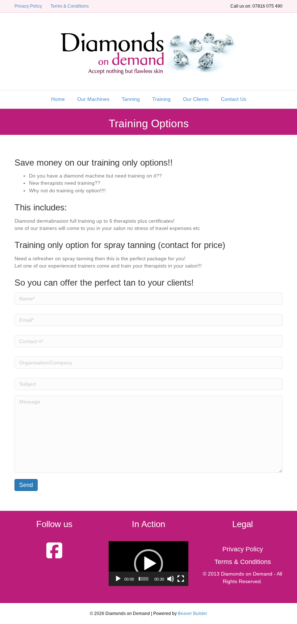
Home (58, 99)
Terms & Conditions (69, 6)
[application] (148, 563)
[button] (148, 563)
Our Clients (196, 99)
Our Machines (93, 99)
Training (161, 99)
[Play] (118, 578)
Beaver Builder (192, 613)
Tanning (131, 99)
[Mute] (170, 578)
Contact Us (233, 99)
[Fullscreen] (180, 578)
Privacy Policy (28, 6)
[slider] (143, 579)
